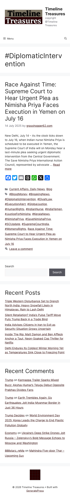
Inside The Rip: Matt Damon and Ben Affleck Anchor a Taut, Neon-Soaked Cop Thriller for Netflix (34, 338)
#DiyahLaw (44, 199)
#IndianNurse (34, 209)
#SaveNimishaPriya (38, 219)
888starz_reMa (14, 450)
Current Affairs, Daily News (27, 189)
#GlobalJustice (37, 204)
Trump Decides (15, 415)
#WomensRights (15, 229)
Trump (9, 380)
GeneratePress (35, 490)
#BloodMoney (18, 194)
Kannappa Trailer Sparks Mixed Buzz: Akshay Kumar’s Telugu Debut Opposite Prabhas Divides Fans (34, 385)
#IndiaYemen (53, 209)
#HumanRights (14, 209)
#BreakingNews (39, 194)
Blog (49, 189)
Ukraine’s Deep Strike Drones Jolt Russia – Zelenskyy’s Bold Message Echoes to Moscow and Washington (35, 437)
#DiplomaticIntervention (20, 199)
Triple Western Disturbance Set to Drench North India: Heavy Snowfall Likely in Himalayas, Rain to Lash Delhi (32, 305)
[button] (65, 39)
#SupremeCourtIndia (35, 224)
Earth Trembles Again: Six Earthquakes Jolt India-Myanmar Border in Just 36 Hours (32, 402)
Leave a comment (21, 249)
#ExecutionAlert (15, 204)
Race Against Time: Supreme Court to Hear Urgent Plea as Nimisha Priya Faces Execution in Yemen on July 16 (35, 101)
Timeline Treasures (55, 11)
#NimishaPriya (14, 219)
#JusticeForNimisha (18, 214)
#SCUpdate (12, 224)
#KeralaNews (41, 214)
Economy (11, 433)
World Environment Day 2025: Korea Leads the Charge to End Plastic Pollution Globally (34, 420)
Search (9, 266)
